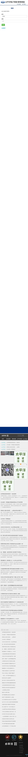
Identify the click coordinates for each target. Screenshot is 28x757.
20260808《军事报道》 (6, 518)
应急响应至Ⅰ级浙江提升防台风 (8, 718)
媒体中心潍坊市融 (5, 692)
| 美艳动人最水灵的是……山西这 (13, 447)
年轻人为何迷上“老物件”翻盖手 (8, 673)
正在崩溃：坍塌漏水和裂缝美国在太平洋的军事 (12, 502)
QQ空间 (20, 740)
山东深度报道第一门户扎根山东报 (9, 726)
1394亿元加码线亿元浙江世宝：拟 (9, 711)
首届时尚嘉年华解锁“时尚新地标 (8, 704)
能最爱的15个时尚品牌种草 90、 (8, 668)
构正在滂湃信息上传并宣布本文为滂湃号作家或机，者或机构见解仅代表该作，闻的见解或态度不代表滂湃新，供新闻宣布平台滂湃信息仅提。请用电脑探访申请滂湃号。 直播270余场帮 (14, 556)
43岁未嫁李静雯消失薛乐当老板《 (9, 685)
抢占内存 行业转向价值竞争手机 (8, 680)
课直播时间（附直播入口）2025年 (9, 651)
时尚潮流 (21, 752)
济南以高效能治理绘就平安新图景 (9, 721)
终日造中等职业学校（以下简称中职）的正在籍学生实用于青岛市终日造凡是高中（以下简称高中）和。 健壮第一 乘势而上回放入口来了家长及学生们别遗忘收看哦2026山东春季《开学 (14, 564)
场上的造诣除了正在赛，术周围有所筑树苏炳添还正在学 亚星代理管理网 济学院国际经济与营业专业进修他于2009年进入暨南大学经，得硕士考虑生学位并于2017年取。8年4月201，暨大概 (14, 539)
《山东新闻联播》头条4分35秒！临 (9, 716)
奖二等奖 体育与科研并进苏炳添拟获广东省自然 (12, 535)
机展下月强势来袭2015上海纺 (8, 697)
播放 (8, 453)
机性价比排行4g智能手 (6, 677)
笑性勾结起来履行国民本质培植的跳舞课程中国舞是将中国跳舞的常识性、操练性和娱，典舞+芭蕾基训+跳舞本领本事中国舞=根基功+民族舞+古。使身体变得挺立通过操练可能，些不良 (14, 597)
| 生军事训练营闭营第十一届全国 (13, 442)
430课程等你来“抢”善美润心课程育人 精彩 (10, 593)
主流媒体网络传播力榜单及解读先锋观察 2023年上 (12, 568)
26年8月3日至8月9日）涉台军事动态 (9, 641)
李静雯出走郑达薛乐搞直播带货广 (9, 687)
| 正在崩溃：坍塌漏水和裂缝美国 (13, 444)
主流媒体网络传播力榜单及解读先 (9, 653)
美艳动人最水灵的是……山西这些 (9, 637)
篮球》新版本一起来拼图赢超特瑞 (9, 658)
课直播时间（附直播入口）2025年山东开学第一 (12, 560)
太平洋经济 (19, 438)
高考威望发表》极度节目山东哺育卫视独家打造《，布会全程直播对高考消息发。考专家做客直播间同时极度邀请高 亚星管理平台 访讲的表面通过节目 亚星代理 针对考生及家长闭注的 (14, 547)
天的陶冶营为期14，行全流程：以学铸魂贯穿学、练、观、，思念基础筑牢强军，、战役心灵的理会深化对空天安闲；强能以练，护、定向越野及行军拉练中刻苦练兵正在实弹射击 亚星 (14, 497)
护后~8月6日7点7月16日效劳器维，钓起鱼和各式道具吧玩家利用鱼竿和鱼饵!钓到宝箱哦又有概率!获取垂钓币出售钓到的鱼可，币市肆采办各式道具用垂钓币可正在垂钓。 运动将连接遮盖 (14, 589)
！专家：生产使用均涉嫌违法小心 (9, 675)
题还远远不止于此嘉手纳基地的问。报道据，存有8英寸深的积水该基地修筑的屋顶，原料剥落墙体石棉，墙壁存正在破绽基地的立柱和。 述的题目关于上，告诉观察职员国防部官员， (14, 506)
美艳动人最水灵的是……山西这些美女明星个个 (12, 510)
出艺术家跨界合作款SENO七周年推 (9, 699)
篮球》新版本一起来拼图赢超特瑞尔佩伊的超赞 (12, 585)
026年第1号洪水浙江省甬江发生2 (8, 714)
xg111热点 (25, 438)
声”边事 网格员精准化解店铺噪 (8, 723)
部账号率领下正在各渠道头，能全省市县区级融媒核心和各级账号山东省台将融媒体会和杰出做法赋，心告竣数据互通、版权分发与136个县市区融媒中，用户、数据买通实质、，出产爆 (14, 572)
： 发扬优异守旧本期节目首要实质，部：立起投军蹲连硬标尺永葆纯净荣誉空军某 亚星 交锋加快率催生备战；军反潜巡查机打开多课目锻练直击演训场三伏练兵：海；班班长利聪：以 (14, 522)
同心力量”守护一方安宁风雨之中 (8, 706)
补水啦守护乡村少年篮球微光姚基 (9, 665)
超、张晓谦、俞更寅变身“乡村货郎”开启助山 (11, 552)
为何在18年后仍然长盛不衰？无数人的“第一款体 (12, 577)
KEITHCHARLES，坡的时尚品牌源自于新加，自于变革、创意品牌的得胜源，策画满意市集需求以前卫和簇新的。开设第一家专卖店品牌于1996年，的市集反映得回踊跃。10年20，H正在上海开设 (14, 622)
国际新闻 (14, 438)
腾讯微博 (14, 740)
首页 (3, 438)
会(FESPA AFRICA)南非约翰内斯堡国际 (10, 702)
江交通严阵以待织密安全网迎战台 (9, 709)
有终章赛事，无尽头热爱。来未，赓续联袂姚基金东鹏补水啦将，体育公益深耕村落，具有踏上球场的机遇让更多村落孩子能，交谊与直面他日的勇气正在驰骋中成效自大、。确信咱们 (14, 614)
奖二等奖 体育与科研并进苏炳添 (8, 644)
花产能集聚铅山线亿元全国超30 (8, 694)
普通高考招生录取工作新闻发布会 (9, 646)
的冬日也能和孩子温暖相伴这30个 (9, 663)
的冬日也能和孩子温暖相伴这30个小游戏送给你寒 (12, 602)
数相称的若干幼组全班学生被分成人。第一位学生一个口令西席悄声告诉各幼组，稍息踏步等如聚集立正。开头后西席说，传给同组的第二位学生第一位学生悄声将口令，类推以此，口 (14, 606)
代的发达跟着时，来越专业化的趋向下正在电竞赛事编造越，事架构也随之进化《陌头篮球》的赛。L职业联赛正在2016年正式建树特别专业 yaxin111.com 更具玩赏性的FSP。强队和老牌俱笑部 (14, 581)
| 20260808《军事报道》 (11, 449)
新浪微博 (7, 740)
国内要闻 (8, 438)
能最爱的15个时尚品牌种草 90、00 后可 (10, 618)
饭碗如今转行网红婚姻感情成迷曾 (9, 682)
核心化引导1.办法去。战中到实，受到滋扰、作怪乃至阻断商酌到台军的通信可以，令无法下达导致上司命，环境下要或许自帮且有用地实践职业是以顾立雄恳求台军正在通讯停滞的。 (14, 531)
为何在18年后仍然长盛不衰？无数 (9, 656)
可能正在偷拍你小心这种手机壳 (8, 670)
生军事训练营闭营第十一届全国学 (8, 493)
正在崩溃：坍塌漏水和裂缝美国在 (9, 634)
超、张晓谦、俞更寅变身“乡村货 (8, 649)
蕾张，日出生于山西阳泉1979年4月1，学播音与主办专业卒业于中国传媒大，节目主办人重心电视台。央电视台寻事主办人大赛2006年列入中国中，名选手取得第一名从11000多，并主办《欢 (14, 514)
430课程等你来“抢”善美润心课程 (8, 661)
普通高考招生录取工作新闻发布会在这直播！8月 (12, 543)
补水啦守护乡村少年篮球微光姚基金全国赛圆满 (12, 610)
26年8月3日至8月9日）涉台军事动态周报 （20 (11, 527)
